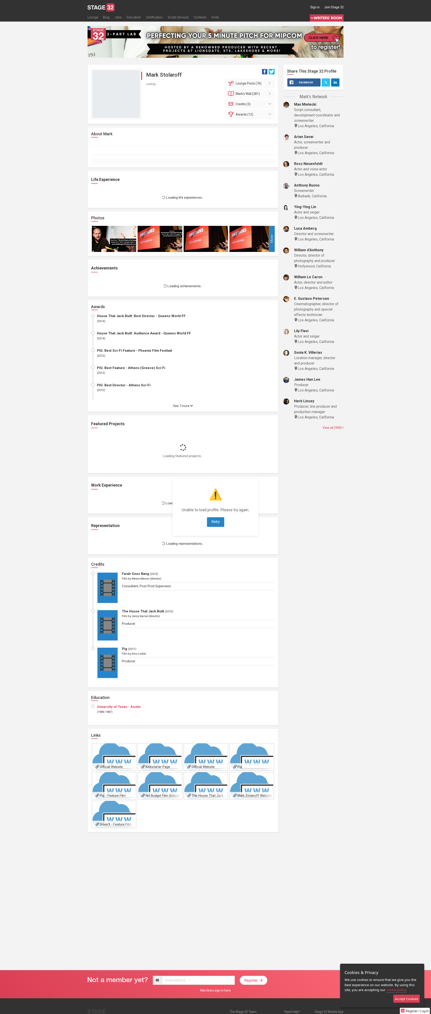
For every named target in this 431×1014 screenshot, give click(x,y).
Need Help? (292, 1012)
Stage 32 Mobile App (329, 1012)
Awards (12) (244, 114)
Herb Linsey (304, 401)
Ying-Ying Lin (305, 207)
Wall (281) (248, 94)
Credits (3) (243, 104)
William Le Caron (308, 277)
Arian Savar (304, 137)
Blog (106, 17)
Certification (154, 17)
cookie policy (396, 989)
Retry (215, 522)
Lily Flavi (301, 331)
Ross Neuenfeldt (308, 164)
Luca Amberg (305, 228)
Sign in (315, 7)
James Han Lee (307, 379)
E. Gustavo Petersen (311, 298)
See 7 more (181, 406)
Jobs (118, 17)
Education (134, 17)
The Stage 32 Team (243, 1012)
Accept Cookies (406, 998)
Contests (200, 17)
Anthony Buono (307, 185)
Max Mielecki (305, 104)
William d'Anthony (308, 250)
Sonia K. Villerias (308, 352)
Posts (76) (249, 83)
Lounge (93, 17)
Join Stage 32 (334, 7)
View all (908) (332, 427)
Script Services (178, 17)
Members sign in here (215, 990)
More (272, 239)
